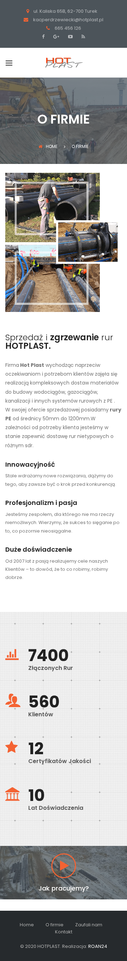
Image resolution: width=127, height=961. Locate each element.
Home (52, 146)
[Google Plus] (55, 36)
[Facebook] (45, 36)
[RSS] (82, 36)
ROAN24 (97, 946)
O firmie (55, 924)
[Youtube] (69, 36)
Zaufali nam (88, 924)
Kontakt (63, 931)
